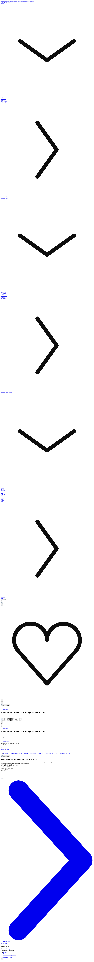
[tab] (37, 753)
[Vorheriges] (1, 722)
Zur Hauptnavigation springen (27, 1)
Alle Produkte (4, 943)
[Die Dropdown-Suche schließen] (2, 603)
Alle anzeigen (6, 741)
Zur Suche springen (16, 1)
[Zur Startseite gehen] (5, 2)
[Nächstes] (2, 722)
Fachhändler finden (5, 749)
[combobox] (7, 599)
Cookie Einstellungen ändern (9, 955)
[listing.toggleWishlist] (1, 725)
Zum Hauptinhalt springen (6, 1)
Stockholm (5, 709)
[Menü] (2, 700)
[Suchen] (1, 601)
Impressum (5, 952)
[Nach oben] (2, 959)
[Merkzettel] (47, 698)
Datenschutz (6, 953)
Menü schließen (6, 705)
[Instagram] (9, 949)
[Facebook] (3, 949)
